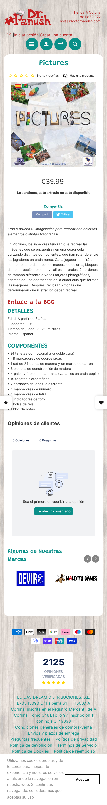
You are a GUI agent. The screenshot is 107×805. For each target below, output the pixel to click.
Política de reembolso (74, 751)
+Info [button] (40, 797)
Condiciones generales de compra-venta (53, 727)
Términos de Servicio (77, 745)
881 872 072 (90, 17)
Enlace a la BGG (31, 302)
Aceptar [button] (82, 779)
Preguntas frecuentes (30, 739)
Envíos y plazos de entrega (53, 733)
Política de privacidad (76, 739)
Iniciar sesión (26, 34)
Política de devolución (31, 745)
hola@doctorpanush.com (80, 21)
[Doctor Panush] (29, 16)
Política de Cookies (30, 751)
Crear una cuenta (56, 34)
